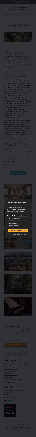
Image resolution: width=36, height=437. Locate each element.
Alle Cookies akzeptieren (18, 230)
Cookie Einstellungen (23, 216)
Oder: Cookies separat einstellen (18, 234)
